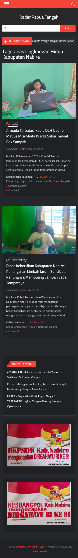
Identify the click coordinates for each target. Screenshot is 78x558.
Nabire (14, 124)
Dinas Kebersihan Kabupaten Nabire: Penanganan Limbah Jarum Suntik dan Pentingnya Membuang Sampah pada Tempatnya (37, 274)
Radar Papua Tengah (38, 17)
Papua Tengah (18, 259)
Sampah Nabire (17, 185)
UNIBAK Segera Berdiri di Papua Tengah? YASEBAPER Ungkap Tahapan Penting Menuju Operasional (34, 401)
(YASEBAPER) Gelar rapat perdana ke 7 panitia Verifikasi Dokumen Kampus (34, 375)
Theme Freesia (38, 551)
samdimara (12, 148)
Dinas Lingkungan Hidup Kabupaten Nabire (31, 181)
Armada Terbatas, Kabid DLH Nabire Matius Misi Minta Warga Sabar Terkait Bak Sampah (37, 136)
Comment (13, 190)
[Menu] (6, 4)
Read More (47, 176)
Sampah (65, 181)
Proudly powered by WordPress (24, 546)
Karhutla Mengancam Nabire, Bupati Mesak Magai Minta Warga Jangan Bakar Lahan (36, 387)
